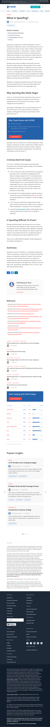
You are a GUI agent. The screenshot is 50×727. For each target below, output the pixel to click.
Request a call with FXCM (31, 636)
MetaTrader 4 (29, 603)
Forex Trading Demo (11, 631)
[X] (31, 643)
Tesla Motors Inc (10, 409)
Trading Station (29, 600)
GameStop (9, 413)
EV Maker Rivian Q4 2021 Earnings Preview (23, 486)
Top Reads (9, 645)
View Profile (20, 292)
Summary (10, 39)
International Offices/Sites (12, 600)
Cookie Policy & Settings (11, 656)
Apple (8, 422)
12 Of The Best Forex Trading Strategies (22, 463)
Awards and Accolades (11, 605)
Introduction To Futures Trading (19, 510)
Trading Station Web (30, 620)
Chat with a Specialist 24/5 (31, 631)
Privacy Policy (9, 659)
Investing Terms (11, 25)
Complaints (9, 720)
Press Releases (10, 608)
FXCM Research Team (20, 22)
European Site (15, 721)
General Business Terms (19, 718)
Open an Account (15, 398)
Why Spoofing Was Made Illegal (16, 33)
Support (28, 634)
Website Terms (10, 718)
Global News (23, 341)
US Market (9, 341)
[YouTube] (34, 643)
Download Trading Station (31, 609)
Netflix (8, 434)
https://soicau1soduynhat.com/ (26, 313)
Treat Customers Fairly (11, 662)
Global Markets (35, 11)
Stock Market (16, 341)
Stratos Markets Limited (12, 679)
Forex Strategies (22, 476)
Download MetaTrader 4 (31, 614)
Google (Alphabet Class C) (12, 426)
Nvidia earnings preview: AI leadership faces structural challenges (23, 343)
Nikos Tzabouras (15, 489)
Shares (9, 14)
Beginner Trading (13, 476)
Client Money (9, 613)
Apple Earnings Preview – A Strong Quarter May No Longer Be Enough (24, 376)
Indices (41, 11)
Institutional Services (11, 650)
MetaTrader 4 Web (30, 623)
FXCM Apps (9, 648)
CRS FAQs (24, 720)
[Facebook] (27, 643)
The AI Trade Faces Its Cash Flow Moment (17, 385)
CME (35, 195)
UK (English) (9, 620)
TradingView (28, 597)
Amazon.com (9, 418)
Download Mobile (30, 611)
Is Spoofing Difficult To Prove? (15, 37)
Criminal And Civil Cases (14, 35)
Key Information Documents (36, 718)
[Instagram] (38, 643)
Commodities (22, 11)
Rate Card (27, 718)
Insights (8, 11)
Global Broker (9, 597)
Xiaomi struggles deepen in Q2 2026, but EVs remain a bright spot (23, 360)
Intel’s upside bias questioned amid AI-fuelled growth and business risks (24, 368)
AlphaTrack (14, 11)
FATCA (20, 720)
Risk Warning (15, 720)
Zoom (8, 430)
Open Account (35, 7)
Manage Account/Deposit (12, 636)
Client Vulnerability (11, 603)
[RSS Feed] (41, 643)
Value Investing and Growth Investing (16, 351)
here (18, 576)
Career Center (9, 610)
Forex (28, 11)
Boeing (8, 439)
